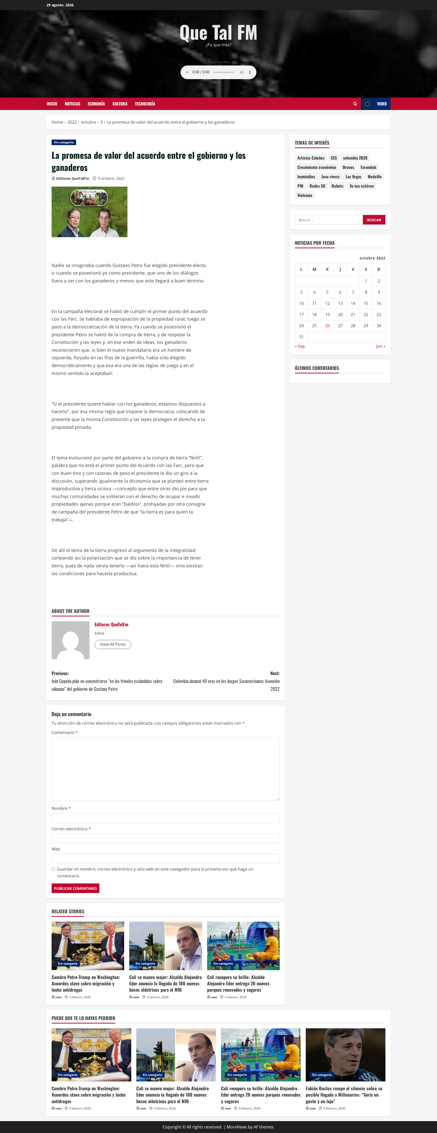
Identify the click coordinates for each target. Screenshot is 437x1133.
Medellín (375, 176)
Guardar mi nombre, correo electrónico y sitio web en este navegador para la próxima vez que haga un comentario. (155, 872)
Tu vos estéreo (362, 186)
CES (334, 158)
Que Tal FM (218, 31)
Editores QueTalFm (72, 178)
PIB (300, 186)
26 (327, 325)
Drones (348, 167)
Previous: (107, 681)
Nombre (61, 808)
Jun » (380, 346)
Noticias (72, 104)
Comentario (65, 732)
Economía (96, 104)
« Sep (300, 346)
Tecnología (145, 104)
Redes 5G (317, 186)
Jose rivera (330, 176)
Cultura (120, 104)
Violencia (304, 195)
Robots (337, 186)
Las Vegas (353, 176)
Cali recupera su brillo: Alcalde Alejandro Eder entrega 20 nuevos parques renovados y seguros (238, 983)
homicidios (306, 176)
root (58, 997)
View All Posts (113, 644)
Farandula (368, 167)
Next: (226, 681)
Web (56, 849)
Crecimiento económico (316, 167)
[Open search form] (355, 104)
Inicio (52, 104)
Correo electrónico (71, 829)
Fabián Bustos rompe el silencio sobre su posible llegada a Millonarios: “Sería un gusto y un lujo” (344, 1094)
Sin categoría (64, 142)
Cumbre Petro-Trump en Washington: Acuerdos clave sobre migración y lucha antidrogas (86, 983)
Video (382, 104)
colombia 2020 (355, 158)
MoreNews (237, 1127)
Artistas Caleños (310, 158)
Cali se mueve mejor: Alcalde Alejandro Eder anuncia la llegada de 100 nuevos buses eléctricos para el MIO (165, 983)
